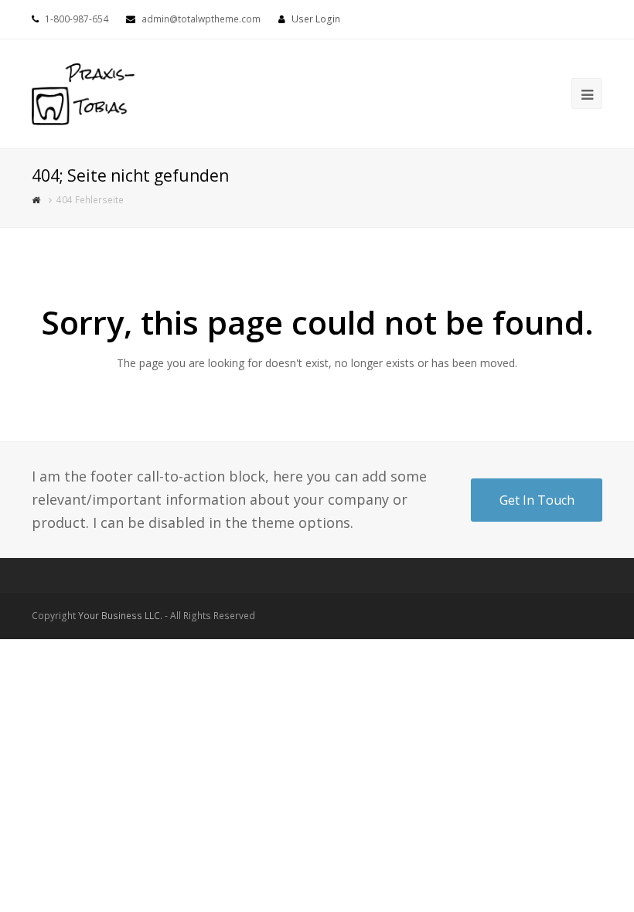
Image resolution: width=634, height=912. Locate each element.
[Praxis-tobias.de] (83, 93)
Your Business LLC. (120, 615)
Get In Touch (536, 500)
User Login (315, 19)
